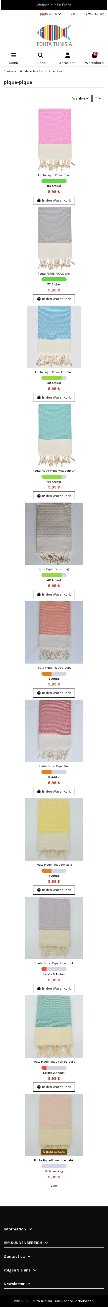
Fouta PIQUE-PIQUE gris (54, 273)
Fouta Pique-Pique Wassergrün (54, 470)
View (54, 1186)
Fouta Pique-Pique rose (54, 175)
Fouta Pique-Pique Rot (54, 766)
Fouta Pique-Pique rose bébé (54, 1160)
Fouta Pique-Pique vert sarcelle (54, 1061)
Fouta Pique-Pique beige (53, 569)
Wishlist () (95, 14)
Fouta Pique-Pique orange (53, 667)
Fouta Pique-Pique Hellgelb (54, 864)
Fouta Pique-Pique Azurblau (54, 372)
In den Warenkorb (56, 200)
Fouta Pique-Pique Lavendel (54, 963)
